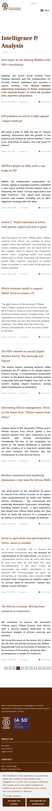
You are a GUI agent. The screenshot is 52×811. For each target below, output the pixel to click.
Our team (5, 746)
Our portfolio (6, 749)
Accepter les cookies (14, 802)
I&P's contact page (9, 766)
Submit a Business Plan (11, 769)
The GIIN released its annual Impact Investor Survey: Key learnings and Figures (23, 356)
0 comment (46, 102)
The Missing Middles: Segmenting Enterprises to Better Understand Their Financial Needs (26, 89)
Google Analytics (13, 796)
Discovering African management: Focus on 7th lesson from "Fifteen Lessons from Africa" (25, 412)
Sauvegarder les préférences (38, 802)
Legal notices (7, 752)
